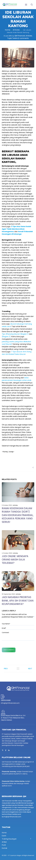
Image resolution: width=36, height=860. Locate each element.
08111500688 (6, 700)
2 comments (23, 38)
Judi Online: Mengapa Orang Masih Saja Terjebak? (15, 560)
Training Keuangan (9, 839)
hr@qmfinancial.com (12, 816)
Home (7, 30)
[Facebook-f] (5, 750)
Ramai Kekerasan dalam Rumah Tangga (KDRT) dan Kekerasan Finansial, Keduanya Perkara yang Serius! (17, 515)
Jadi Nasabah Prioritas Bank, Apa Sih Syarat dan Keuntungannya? (17, 601)
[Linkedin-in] (9, 750)
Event (4, 836)
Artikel (4, 842)
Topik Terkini (12, 38)
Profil (4, 845)
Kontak (4, 848)
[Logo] (10, 4)
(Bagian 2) (6, 336)
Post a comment (9, 650)
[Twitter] (2, 750)
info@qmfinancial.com (10, 703)
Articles (16, 30)
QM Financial (19, 36)
